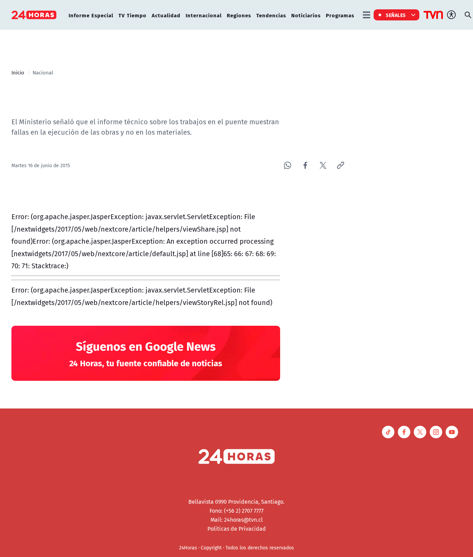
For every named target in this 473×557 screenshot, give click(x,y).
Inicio (17, 72)
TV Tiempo (132, 15)
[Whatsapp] (287, 165)
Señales (396, 15)
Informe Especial (91, 15)
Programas (340, 15)
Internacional (204, 15)
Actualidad (166, 15)
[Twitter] (323, 165)
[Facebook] (305, 165)
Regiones (239, 15)
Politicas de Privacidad (236, 528)
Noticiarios (306, 15)
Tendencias (271, 15)
